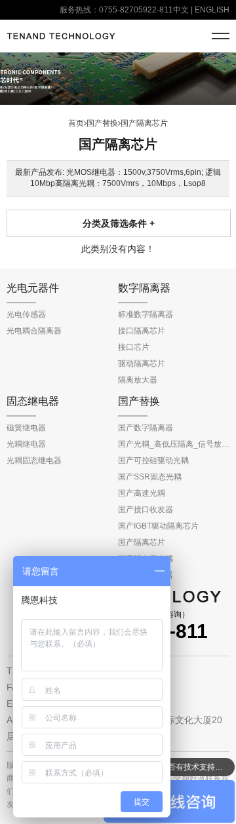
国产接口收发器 (145, 509)
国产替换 (102, 123)
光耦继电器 (26, 444)
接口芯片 (133, 347)
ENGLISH (212, 9)
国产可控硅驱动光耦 (153, 460)
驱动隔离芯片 (141, 363)
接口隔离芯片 (141, 330)
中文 (181, 9)
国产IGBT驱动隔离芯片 (158, 526)
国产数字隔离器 (145, 427)
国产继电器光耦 (145, 558)
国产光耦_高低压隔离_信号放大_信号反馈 (173, 444)
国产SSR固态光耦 (150, 476)
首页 (76, 123)
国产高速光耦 (141, 493)
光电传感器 (26, 314)
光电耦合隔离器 (34, 330)
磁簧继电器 (26, 427)
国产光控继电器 (145, 575)
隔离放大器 (137, 379)
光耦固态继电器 (34, 460)
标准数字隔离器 (145, 314)
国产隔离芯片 (141, 542)
